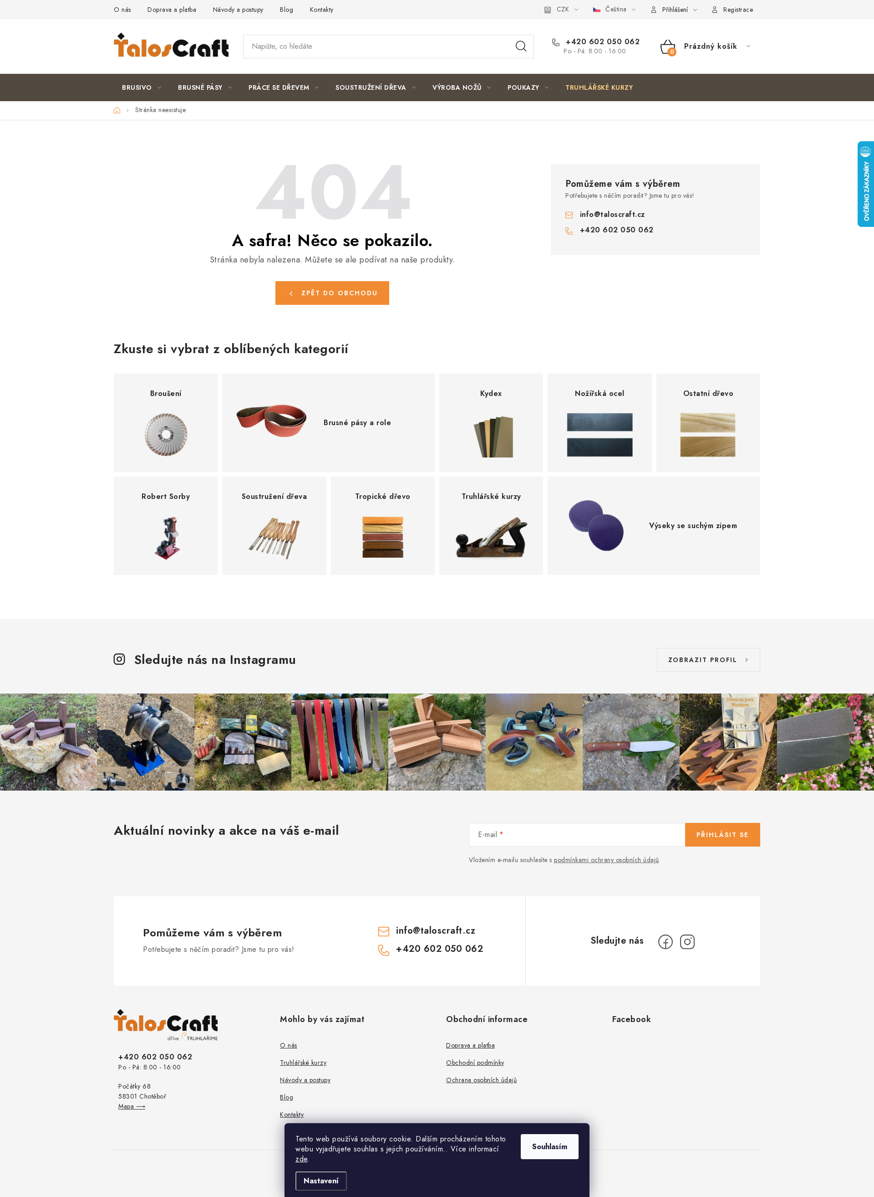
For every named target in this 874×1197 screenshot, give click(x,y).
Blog (286, 9)
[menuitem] (141, 87)
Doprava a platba (171, 9)
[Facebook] (665, 942)
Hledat (521, 46)
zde (301, 1159)
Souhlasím (549, 1146)
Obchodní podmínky (475, 1062)
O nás (122, 9)
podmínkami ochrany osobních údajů (606, 859)
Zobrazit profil (702, 659)
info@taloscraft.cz (612, 214)
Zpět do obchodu (339, 293)
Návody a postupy (238, 9)
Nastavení (321, 1181)
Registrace (738, 9)
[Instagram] (687, 942)
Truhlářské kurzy (303, 1062)
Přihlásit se (722, 834)
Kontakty (322, 9)
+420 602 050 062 (602, 41)
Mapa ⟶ (131, 1106)
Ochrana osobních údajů (481, 1079)
